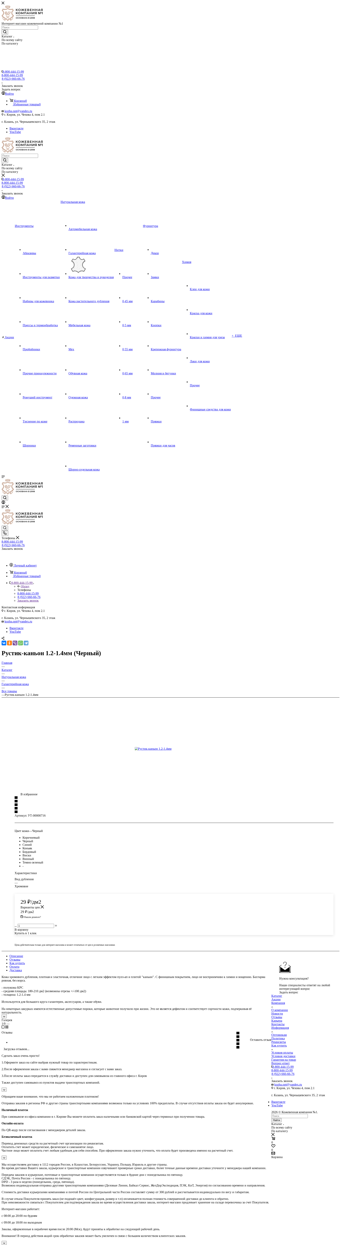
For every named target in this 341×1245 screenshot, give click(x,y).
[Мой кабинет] (3, 503)
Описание (16, 956)
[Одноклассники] (9, 643)
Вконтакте (16, 128)
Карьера (276, 1020)
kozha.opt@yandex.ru (18, 111)
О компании (279, 1010)
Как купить (17, 963)
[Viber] (15, 643)
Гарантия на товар (283, 1059)
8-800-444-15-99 (13, 71)
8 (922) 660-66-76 (13, 78)
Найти (276, 1120)
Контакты (278, 1024)
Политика (278, 1038)
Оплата (14, 966)
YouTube (15, 132)
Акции (276, 999)
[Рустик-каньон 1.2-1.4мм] (179, 748)
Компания (278, 1003)
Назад (25, 586)
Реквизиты (278, 1042)
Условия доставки (283, 1056)
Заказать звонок (28, 600)
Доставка (15, 970)
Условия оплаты (282, 1052)
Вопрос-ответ (280, 1063)
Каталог (276, 995)
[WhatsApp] (20, 643)
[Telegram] (26, 643)
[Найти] (5, 32)
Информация (280, 1027)
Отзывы (14, 959)
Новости (277, 1013)
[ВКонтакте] (4, 643)
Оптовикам (279, 1035)
